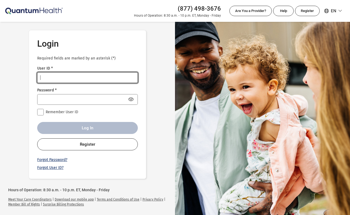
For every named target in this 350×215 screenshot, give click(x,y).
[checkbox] (40, 112)
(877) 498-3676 (199, 8)
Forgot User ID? (50, 167)
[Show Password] (131, 99)
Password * (47, 90)
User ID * (45, 68)
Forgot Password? (52, 159)
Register (307, 11)
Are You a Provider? (253, 12)
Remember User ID (62, 112)
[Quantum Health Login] (34, 10)
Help (283, 11)
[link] (30, 199)
